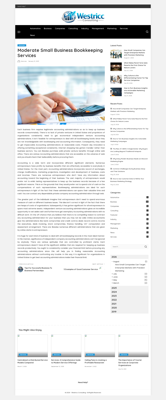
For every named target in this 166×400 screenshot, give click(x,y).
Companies (114, 206)
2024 (114, 291)
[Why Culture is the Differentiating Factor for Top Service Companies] (116, 79)
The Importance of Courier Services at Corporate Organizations (130, 362)
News (112, 233)
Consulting (114, 211)
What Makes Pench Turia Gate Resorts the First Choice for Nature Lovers (135, 65)
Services (22, 45)
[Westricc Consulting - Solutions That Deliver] (83, 16)
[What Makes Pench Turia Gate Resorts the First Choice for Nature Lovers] (116, 66)
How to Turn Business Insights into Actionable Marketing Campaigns (135, 90)
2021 (114, 303)
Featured (113, 215)
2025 (114, 287)
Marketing (114, 228)
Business (113, 202)
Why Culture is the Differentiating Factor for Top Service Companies (136, 78)
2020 (114, 307)
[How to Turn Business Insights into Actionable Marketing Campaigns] (116, 92)
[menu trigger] (20, 32)
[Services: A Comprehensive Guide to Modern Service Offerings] (66, 345)
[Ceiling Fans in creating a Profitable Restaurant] (100, 345)
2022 (114, 299)
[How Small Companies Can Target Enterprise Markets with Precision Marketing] (116, 54)
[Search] (147, 32)
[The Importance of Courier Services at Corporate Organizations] (133, 345)
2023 (114, 295)
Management (115, 224)
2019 (114, 311)
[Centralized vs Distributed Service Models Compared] (33, 345)
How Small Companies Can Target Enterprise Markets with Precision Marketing (134, 52)
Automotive (114, 197)
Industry (113, 219)
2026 (114, 256)
